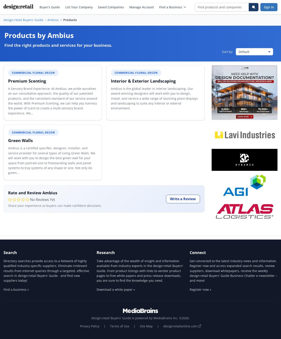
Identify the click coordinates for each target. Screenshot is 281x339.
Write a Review (183, 199)
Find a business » (16, 289)
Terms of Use (119, 326)
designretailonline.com (180, 326)
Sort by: (227, 52)
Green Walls (20, 140)
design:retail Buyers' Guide (23, 20)
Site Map (146, 326)
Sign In (269, 7)
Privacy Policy (89, 326)
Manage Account (141, 7)
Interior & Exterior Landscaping (143, 81)
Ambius (53, 20)
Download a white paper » (116, 289)
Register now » (200, 289)
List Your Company (79, 7)
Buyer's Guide (50, 7)
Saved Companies (111, 7)
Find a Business (170, 7)
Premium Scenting (27, 81)
